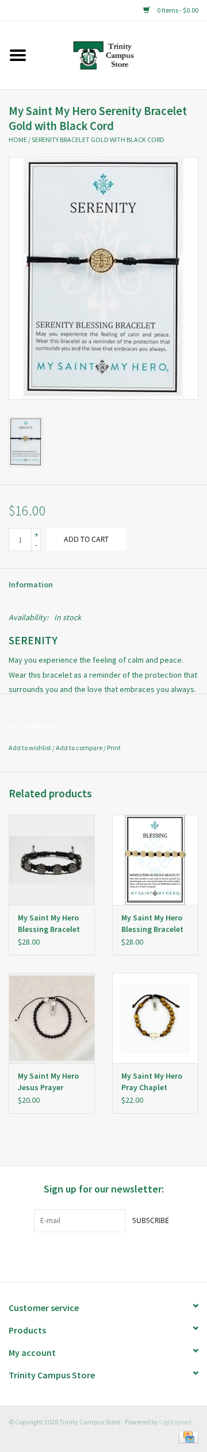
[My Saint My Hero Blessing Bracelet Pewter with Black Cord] (52, 860)
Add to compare (79, 747)
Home (18, 139)
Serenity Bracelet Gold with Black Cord (98, 139)
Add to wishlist (30, 747)
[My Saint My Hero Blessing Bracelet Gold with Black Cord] (155, 860)
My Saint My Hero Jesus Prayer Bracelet (48, 1082)
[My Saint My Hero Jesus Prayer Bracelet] (52, 1018)
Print (114, 747)
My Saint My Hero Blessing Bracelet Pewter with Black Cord (50, 923)
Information (31, 584)
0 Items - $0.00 (177, 10)
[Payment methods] (186, 1436)
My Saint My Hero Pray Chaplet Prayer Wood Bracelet (151, 1082)
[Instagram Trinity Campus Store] (123, 1256)
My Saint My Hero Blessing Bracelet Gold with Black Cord (152, 923)
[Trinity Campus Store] (121, 54)
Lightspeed (175, 1421)
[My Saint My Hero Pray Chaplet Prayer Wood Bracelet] (155, 1018)
